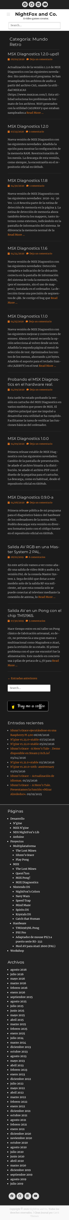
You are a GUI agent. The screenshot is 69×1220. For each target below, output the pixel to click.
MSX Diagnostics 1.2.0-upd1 (33, 54)
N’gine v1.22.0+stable (24, 744)
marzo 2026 (18, 983)
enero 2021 (17, 1129)
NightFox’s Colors (28, 891)
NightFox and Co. (36, 14)
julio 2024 (17, 1038)
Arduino (18, 837)
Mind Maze (23, 905)
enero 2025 (17, 1033)
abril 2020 (17, 1161)
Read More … (35, 112)
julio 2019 (16, 1183)
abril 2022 (17, 1092)
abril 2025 (17, 1020)
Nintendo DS (21, 887)
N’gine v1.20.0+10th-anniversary (32, 766)
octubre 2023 (19, 1051)
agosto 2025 (18, 1001)
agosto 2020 (18, 1147)
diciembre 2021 (20, 1111)
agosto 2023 (18, 1056)
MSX (16, 864)
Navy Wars (23, 896)
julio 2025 (16, 1006)
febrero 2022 (18, 1101)
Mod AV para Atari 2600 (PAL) (35, 946)
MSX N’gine (21, 828)
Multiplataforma (24, 846)
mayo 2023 (17, 1060)
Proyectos (17, 841)
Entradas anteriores (22, 678)
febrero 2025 (18, 1029)
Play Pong (22, 859)
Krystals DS (23, 914)
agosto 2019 (18, 1179)
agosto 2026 (18, 969)
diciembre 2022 (20, 1079)
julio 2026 (17, 974)
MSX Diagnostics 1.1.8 (28, 180)
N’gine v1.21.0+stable (24, 762)
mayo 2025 (17, 1015)
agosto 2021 (18, 1120)
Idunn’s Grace (25, 855)
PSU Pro (21, 932)
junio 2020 (17, 1156)
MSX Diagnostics (27, 882)
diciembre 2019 (20, 1170)
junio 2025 (17, 1010)
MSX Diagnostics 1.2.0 (28, 126)
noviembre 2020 (21, 1138)
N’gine (17, 823)
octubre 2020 (19, 1142)
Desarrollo (17, 818)
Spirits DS (22, 909)
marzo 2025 (18, 1024)
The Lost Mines (26, 850)
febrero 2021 (18, 1124)
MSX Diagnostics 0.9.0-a (30, 497)
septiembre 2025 (21, 997)
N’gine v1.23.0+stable (24, 739)
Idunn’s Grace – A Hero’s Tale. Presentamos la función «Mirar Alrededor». (31, 789)
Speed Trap (23, 900)
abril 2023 (17, 1065)
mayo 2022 (17, 1088)
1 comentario (36, 131)
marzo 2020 (18, 1165)
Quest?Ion (22, 873)
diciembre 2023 (20, 1047)
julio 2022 (16, 1083)
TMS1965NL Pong (27, 928)
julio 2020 (17, 1152)
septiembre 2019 (21, 1174)
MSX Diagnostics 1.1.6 (27, 248)
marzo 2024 (18, 1042)
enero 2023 (17, 1074)
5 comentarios (37, 620)
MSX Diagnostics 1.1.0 (28, 316)
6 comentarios (37, 557)
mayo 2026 (17, 978)
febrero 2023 (18, 1069)
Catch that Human (28, 918)
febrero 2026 (18, 988)
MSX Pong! (23, 877)
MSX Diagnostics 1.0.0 (28, 438)
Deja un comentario (41, 59)
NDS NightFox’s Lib (26, 832)
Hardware (19, 923)
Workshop (17, 950)
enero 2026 (17, 992)
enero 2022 (17, 1106)
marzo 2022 (18, 1097)
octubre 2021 (18, 1115)
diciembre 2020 (20, 1133)
